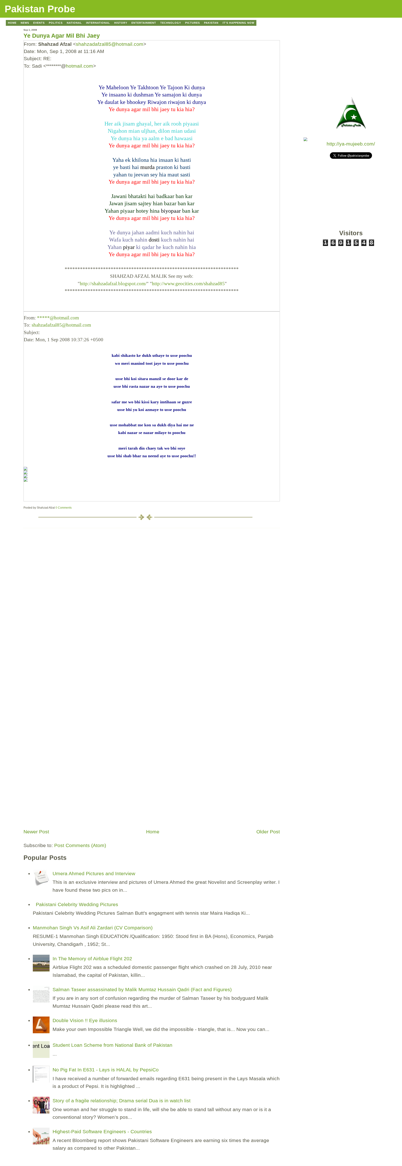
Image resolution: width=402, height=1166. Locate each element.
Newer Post (36, 831)
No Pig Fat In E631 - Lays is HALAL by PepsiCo (106, 1069)
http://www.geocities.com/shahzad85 (188, 283)
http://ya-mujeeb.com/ (351, 143)
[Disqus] (151, 586)
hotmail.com (79, 66)
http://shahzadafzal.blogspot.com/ (113, 283)
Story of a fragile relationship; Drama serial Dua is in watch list (122, 1100)
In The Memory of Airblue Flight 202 (92, 958)
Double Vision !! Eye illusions (85, 1020)
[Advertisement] (58, 794)
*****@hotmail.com (58, 317)
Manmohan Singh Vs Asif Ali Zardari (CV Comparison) (93, 927)
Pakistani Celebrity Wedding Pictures (77, 904)
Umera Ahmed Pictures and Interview (94, 873)
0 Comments (64, 507)
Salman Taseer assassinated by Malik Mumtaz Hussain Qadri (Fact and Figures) (142, 989)
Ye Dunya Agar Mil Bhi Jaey (61, 35)
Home (152, 831)
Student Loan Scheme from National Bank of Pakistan (112, 1045)
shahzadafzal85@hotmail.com (109, 44)
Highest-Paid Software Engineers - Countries (102, 1131)
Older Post (268, 831)
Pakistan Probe (40, 8)
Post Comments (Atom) (80, 845)
